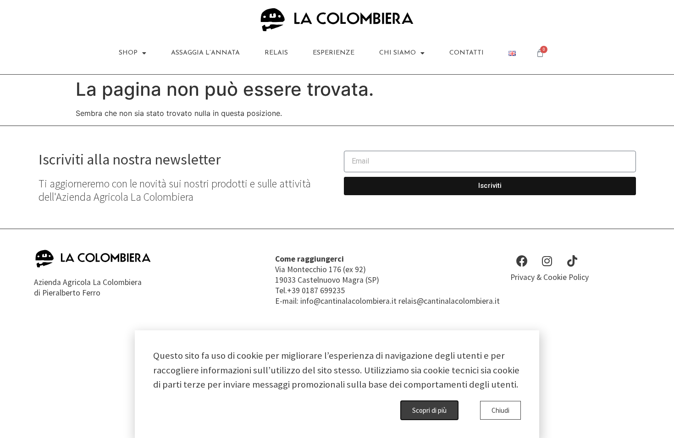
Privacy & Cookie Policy (549, 277)
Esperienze (333, 52)
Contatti (466, 52)
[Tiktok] (572, 260)
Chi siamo (397, 52)
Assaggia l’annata (205, 52)
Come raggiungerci (309, 259)
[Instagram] (547, 260)
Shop (128, 52)
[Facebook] (521, 260)
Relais (276, 52)
